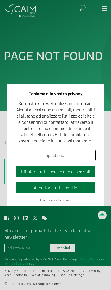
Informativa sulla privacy (55, 200)
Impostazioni (55, 155)
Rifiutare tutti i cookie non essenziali (55, 171)
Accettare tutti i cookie (55, 187)
